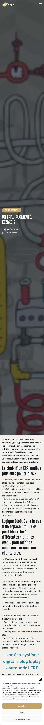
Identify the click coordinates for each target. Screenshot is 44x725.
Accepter (22, 706)
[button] (40, 679)
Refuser (22, 712)
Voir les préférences (22, 719)
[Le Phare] (8, 4)
